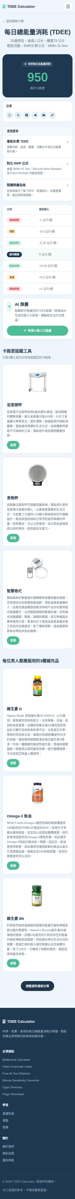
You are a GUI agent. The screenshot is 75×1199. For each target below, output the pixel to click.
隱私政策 (8, 1153)
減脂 (5, 1120)
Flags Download (13, 1094)
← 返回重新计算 (13, 21)
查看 (13, 445)
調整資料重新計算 (37, 986)
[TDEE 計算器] (18, 6)
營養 (5, 1127)
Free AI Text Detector (16, 1073)
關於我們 (8, 1146)
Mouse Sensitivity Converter (20, 1080)
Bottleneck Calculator (16, 1059)
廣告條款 (8, 1160)
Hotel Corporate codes (17, 1066)
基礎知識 (8, 1113)
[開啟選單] (68, 6)
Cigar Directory (12, 1087)
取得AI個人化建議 (39, 330)
